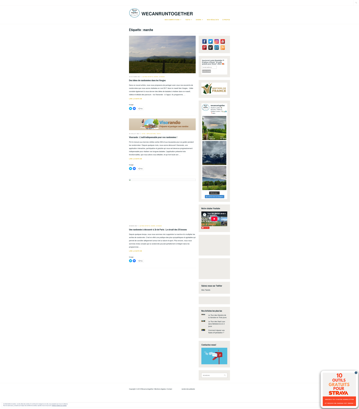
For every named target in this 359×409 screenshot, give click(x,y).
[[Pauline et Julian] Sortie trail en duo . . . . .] (214, 128)
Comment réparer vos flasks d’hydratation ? (216, 331)
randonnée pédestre (188, 389)
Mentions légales (160, 389)
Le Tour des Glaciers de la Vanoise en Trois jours (217, 316)
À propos (226, 20)
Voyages (162, 77)
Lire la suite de (140, 99)
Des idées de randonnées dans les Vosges (147, 80)
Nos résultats (213, 20)
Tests (187, 20)
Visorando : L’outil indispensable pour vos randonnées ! (153, 137)
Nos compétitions (172, 20)
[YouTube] (222, 41)
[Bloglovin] (210, 47)
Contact (169, 389)
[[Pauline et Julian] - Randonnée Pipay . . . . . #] (214, 153)
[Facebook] (204, 41)
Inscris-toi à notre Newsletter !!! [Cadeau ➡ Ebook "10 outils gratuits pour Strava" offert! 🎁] (213, 62)
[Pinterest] (204, 47)
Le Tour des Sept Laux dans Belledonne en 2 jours (216, 323)
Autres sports (147, 77)
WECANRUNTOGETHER (167, 13)
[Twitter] (210, 41)
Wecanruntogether (147, 389)
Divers (198, 20)
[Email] (216, 47)
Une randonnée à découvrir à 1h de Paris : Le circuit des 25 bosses (158, 229)
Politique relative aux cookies (59, 405)
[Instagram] (216, 41)
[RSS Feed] (222, 47)
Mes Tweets (205, 290)
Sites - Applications (149, 133)
